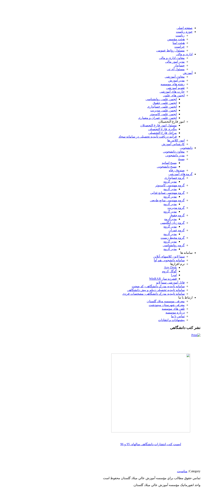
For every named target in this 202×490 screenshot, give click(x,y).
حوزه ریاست (184, 31)
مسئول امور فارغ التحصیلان (158, 125)
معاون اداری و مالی (172, 58)
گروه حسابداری (174, 177)
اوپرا (174, 275)
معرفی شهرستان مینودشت (167, 305)
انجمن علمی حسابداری (162, 106)
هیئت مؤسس (176, 39)
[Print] (195, 335)
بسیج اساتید (169, 162)
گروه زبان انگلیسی (172, 222)
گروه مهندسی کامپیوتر (170, 185)
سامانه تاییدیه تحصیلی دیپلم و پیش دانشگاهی (156, 290)
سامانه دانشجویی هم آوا (169, 260)
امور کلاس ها (176, 140)
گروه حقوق (177, 215)
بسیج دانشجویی (167, 166)
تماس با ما (178, 316)
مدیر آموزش (176, 80)
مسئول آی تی (176, 69)
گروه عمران (177, 230)
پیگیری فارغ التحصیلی (162, 129)
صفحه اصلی (185, 28)
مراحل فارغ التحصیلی (162, 132)
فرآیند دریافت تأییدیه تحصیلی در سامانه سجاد (148, 136)
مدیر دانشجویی (175, 155)
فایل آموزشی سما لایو (170, 282)
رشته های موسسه (173, 84)
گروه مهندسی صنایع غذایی (167, 192)
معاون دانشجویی (174, 151)
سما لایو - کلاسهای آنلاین (169, 256)
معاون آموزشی (175, 76)
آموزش (188, 73)
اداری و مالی (184, 54)
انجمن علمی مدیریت (163, 110)
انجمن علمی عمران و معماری (157, 117)
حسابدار (179, 65)
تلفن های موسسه (173, 308)
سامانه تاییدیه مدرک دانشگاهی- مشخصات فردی (153, 293)
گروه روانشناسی (174, 245)
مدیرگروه (170, 219)
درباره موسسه (175, 312)
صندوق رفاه (177, 170)
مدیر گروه (170, 181)
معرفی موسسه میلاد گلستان (166, 301)
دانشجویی (186, 147)
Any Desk (170, 267)
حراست (179, 46)
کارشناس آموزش (173, 144)
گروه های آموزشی (180, 174)
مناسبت (182, 471)
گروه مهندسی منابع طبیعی (167, 200)
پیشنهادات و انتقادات (171, 320)
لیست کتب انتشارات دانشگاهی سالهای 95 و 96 (150, 444)
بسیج (181, 159)
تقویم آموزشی (175, 88)
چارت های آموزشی (172, 91)
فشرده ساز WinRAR (163, 278)
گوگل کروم (169, 271)
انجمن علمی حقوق (165, 103)
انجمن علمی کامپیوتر (163, 114)
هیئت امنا (179, 43)
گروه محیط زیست (173, 237)
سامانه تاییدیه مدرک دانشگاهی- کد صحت (158, 286)
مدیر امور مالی (175, 61)
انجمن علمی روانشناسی (161, 99)
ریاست (180, 35)
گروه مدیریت (176, 207)
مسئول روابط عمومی (170, 50)
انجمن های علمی (174, 95)
